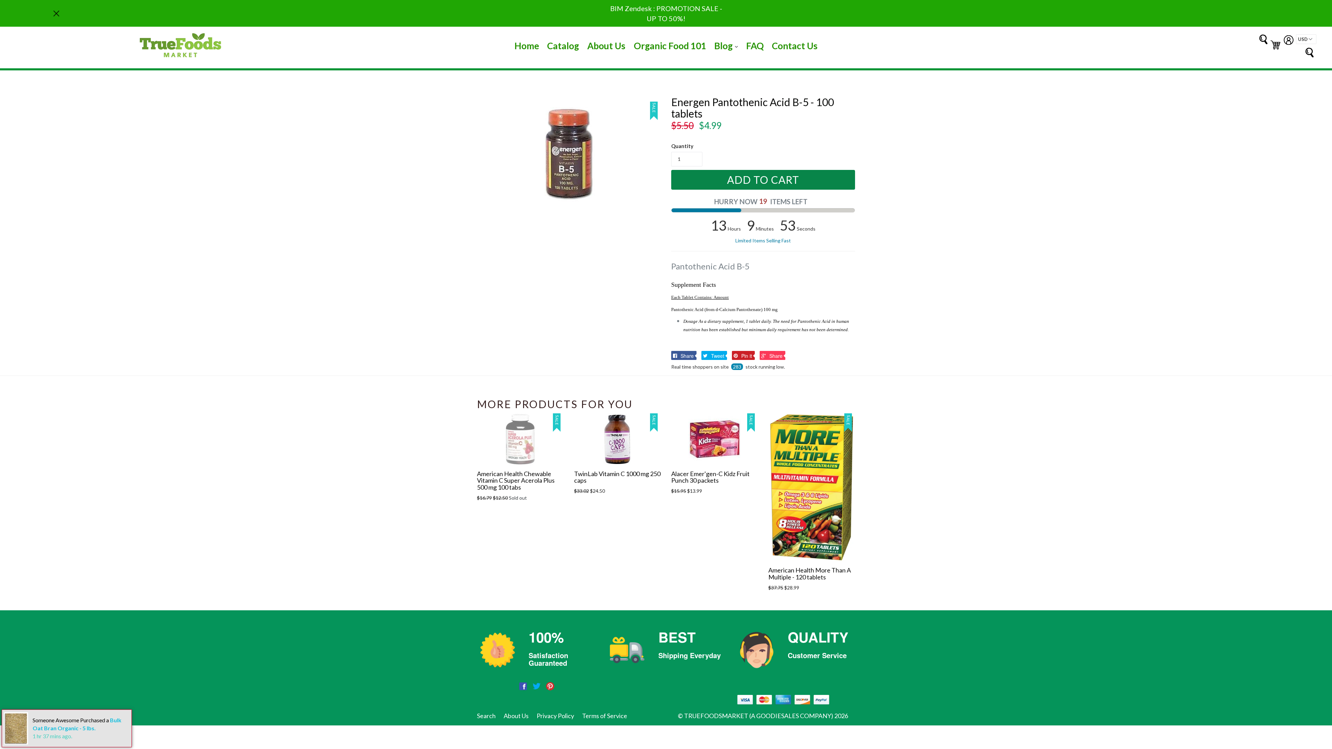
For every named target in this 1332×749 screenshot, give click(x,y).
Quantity (682, 146)
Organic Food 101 (670, 45)
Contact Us (795, 45)
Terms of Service (604, 716)
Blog (727, 45)
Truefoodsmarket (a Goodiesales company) (758, 716)
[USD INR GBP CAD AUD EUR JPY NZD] (1306, 39)
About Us (606, 45)
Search (486, 716)
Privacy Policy (555, 716)
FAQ (755, 45)
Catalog (563, 45)
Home (526, 45)
